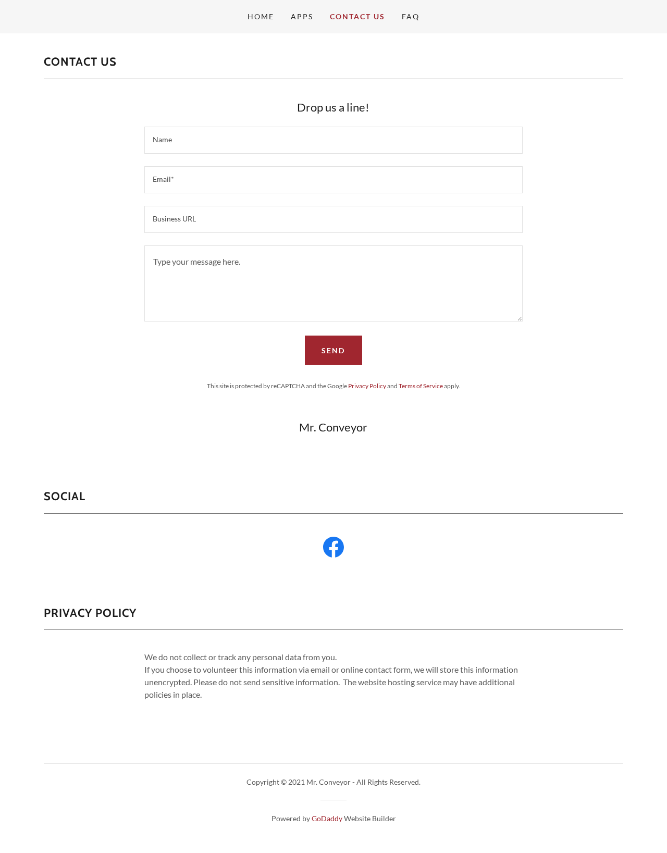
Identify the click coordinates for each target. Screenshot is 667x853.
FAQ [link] (410, 16)
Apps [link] (302, 16)
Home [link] (261, 16)
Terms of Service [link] (421, 386)
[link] (333, 549)
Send (333, 350)
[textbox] (333, 140)
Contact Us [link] (357, 16)
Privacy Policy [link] (367, 386)
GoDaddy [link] (327, 818)
